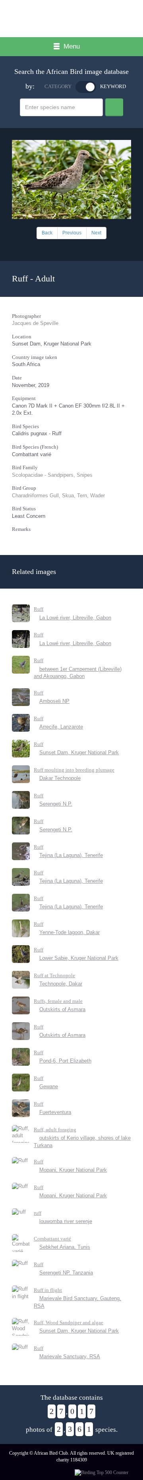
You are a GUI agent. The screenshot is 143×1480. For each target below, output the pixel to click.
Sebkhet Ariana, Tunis (64, 1247)
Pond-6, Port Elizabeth (65, 1061)
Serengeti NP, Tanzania (66, 1273)
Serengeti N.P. (55, 804)
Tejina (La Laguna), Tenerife (71, 855)
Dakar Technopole (60, 778)
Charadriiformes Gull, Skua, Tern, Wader (58, 495)
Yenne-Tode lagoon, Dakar (69, 932)
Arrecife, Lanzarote (61, 727)
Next (96, 233)
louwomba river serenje (65, 1221)
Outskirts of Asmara (62, 1009)
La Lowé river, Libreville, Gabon (75, 618)
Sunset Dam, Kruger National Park (79, 752)
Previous (71, 233)
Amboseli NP (54, 701)
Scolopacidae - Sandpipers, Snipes (52, 475)
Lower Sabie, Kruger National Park (78, 958)
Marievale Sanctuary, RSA (69, 1356)
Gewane (48, 1086)
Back (47, 233)
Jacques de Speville (35, 323)
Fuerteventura (55, 1112)
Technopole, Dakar (60, 984)
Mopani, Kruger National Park (73, 1170)
